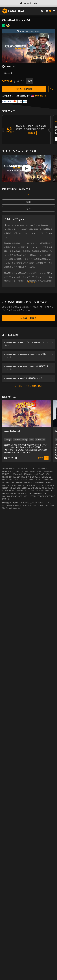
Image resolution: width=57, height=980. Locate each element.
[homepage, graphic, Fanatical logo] (13, 11)
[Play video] (26, 168)
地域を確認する (40, 96)
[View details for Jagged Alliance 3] (26, 413)
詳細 (28, 202)
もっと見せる (27, 282)
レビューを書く (28, 317)
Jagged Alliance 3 (12, 431)
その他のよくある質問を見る (28, 386)
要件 (28, 209)
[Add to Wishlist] (52, 89)
